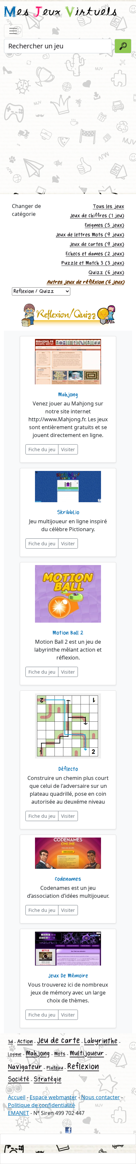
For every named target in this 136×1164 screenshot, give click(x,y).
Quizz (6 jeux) (106, 272)
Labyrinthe (101, 1041)
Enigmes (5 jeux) (104, 225)
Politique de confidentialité (41, 1105)
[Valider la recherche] (123, 46)
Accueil (16, 1097)
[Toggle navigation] (13, 31)
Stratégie (47, 1079)
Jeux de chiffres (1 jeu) (97, 215)
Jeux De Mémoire (68, 975)
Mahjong (68, 394)
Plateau (55, 1068)
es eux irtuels (60, 12)
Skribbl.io (68, 512)
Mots (59, 1053)
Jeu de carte (58, 1040)
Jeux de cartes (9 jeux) (97, 244)
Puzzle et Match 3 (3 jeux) (92, 263)
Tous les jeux (108, 206)
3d (10, 1042)
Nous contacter (100, 1097)
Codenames (68, 879)
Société (18, 1079)
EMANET (18, 1113)
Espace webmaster (53, 1097)
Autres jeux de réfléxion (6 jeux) (85, 282)
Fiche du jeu (41, 449)
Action (25, 1041)
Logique (14, 1054)
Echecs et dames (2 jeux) (95, 253)
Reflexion (83, 1066)
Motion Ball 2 (68, 632)
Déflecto (68, 769)
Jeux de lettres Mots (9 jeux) (90, 234)
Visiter (68, 449)
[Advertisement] (68, 122)
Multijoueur (87, 1053)
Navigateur (25, 1067)
